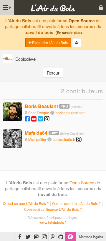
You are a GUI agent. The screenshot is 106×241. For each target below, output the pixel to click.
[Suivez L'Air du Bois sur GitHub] (61, 236)
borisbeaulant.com (70, 112)
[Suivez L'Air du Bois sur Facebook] (20, 236)
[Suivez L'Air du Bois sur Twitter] (28, 236)
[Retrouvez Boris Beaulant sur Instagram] (46, 118)
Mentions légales (91, 236)
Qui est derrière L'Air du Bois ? (76, 203)
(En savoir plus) (69, 32)
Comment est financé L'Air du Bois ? (53, 209)
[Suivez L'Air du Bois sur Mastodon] (36, 236)
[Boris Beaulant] (12, 111)
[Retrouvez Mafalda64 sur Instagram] (79, 139)
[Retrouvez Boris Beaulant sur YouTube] (34, 118)
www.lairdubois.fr (53, 222)
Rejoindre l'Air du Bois (49, 42)
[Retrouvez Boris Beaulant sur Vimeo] (40, 118)
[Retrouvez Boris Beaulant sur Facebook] (27, 118)
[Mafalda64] (12, 138)
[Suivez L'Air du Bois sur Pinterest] (53, 236)
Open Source (82, 20)
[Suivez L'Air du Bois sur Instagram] (44, 236)
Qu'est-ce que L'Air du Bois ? (26, 203)
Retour (53, 73)
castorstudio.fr (64, 139)
